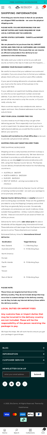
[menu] (2, 7)
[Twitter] (24, 384)
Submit (37, 374)
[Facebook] (5, 384)
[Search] (9, 7)
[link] (16, 431)
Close (45, 2)
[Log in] (37, 7)
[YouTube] (18, 384)
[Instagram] (11, 384)
